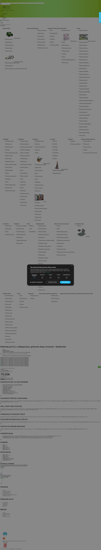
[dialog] (50, 275)
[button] (36, 282)
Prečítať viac (48, 272)
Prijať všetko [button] (65, 282)
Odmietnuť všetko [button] (52, 282)
